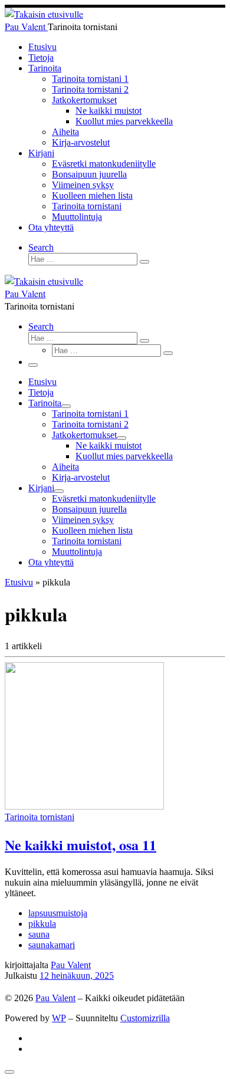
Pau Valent (71, 965)
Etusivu (19, 582)
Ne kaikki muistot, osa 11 (80, 844)
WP (59, 1018)
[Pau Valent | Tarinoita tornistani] (44, 14)
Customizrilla (145, 1018)
